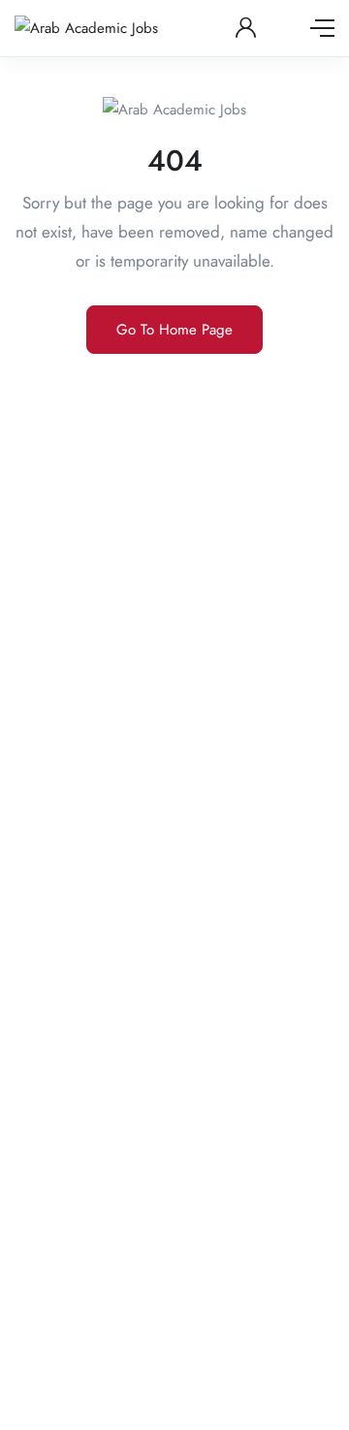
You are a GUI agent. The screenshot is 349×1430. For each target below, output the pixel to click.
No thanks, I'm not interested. (175, 1401)
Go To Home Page (174, 329)
